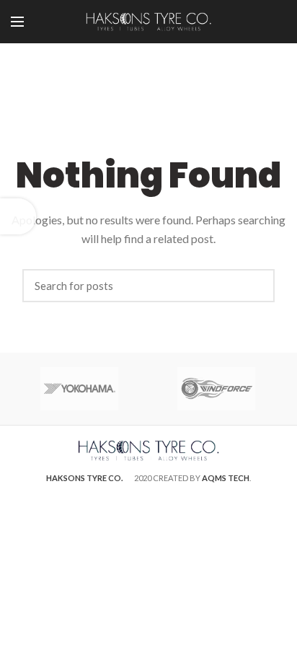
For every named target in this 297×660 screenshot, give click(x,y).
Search (257, 285)
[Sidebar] (18, 216)
